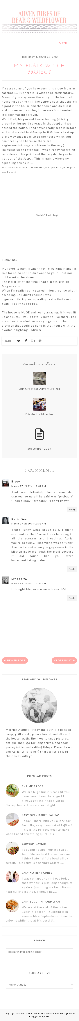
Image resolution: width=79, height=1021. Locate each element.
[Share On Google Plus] (33, 341)
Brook (16, 481)
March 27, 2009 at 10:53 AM (28, 523)
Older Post (63, 660)
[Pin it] (40, 341)
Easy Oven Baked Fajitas (41, 815)
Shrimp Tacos (32, 786)
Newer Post (16, 660)
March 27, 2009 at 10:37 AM (28, 486)
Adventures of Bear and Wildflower (37, 1013)
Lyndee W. (19, 578)
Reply (72, 509)
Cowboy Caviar (34, 843)
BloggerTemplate (39, 1016)
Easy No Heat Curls (37, 872)
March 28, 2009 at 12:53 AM (28, 583)
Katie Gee (19, 519)
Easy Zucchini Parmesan (41, 901)
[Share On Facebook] (26, 341)
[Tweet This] (19, 341)
